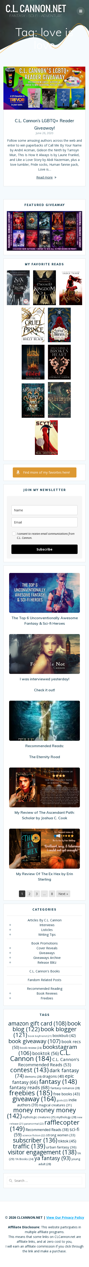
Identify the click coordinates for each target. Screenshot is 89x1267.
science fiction (33, 1135)
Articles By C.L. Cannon (45, 920)
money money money (41, 1113)
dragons (53, 1076)
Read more (44, 177)
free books (66, 1093)
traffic (29, 1146)
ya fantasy (52, 1158)
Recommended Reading (44, 988)
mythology (66, 1117)
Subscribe (44, 549)
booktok (45, 1053)
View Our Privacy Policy (65, 1217)
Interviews (47, 925)
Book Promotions (44, 943)
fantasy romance (65, 1088)
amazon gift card (37, 1023)
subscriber (35, 1140)
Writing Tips (47, 934)
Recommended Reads (47, 1129)
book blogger (45, 1032)
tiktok (67, 1141)
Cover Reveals (47, 948)
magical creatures (55, 1105)
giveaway (34, 1098)
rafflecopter (45, 1125)
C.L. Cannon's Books (44, 971)
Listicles (47, 930)
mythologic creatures (39, 1117)
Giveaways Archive (47, 957)
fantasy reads (29, 1087)
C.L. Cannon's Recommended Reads (48, 1061)
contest (29, 1070)
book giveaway (34, 1041)
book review (31, 1048)
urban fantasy (61, 1147)
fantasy (58, 1081)
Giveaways (47, 953)
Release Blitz (46, 962)
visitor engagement (42, 1152)
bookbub (64, 1035)
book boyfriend (40, 1036)
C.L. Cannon (40, 1055)
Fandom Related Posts (44, 980)
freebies (30, 1092)
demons (33, 1076)
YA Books (24, 1159)
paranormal (34, 1123)
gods (62, 1100)
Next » (63, 894)
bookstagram (47, 1050)
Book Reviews (47, 993)
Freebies (47, 998)
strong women (60, 1135)
